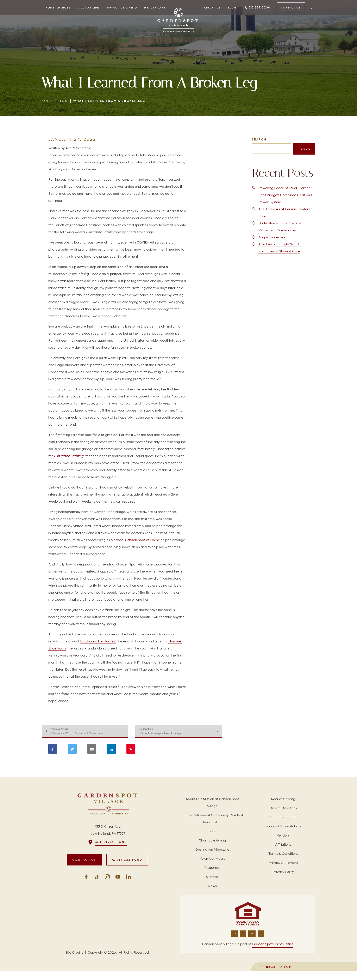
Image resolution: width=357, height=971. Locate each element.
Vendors (283, 835)
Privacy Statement (283, 862)
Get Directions (111, 842)
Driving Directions (283, 808)
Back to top (278, 967)
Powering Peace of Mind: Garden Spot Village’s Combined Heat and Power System (285, 195)
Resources (212, 867)
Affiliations (283, 844)
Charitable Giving (212, 840)
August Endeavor (272, 237)
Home (47, 101)
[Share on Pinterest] (130, 749)
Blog (63, 101)
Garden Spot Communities (272, 944)
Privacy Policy (283, 871)
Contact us (291, 7)
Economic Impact (283, 817)
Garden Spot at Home (142, 540)
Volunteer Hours (212, 858)
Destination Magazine (212, 849)
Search (259, 139)
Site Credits (74, 952)
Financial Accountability (283, 826)
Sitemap (212, 876)
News (212, 885)
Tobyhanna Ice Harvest (98, 641)
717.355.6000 (259, 7)
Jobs (212, 831)
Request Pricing (283, 799)
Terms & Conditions (283, 853)
